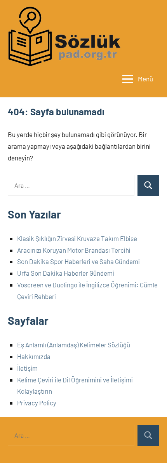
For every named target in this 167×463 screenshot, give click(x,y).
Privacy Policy (36, 403)
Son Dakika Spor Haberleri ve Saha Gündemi (78, 261)
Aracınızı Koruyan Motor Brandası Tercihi (73, 250)
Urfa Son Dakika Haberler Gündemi (65, 273)
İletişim (27, 368)
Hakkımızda (33, 356)
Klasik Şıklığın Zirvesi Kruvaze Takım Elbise (77, 238)
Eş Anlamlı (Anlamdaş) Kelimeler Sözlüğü (73, 345)
